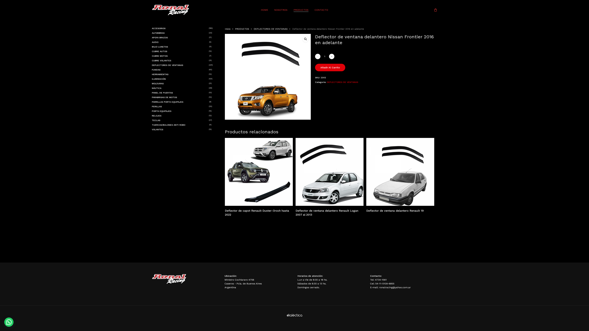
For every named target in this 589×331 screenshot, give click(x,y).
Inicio (228, 29)
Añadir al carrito (330, 67)
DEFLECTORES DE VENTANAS (271, 29)
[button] (305, 39)
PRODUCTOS (242, 29)
